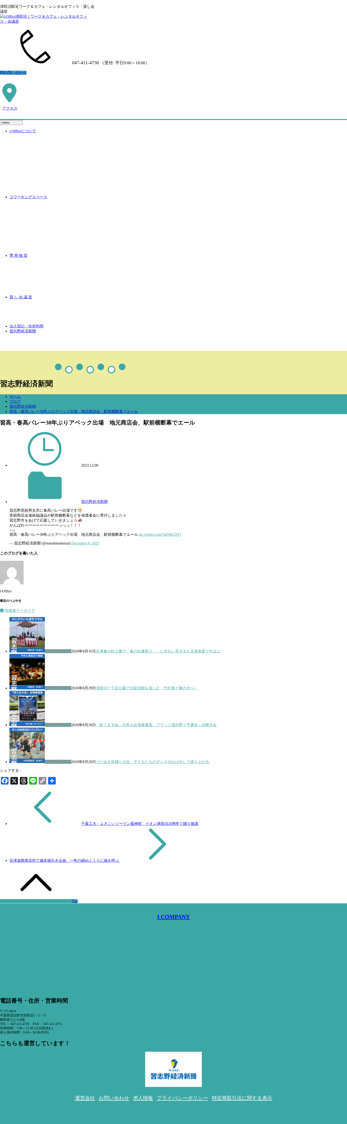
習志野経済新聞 (22, 331)
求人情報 (143, 1098)
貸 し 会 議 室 (20, 297)
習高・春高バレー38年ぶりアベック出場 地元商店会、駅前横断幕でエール (73, 411)
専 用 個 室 (18, 255)
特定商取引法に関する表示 (242, 1098)
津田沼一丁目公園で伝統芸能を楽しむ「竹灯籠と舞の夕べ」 (147, 688)
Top (74, 901)
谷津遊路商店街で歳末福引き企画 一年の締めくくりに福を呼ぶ (64, 860)
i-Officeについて (22, 131)
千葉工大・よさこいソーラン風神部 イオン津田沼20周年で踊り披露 (139, 824)
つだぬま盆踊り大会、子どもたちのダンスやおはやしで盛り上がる (152, 762)
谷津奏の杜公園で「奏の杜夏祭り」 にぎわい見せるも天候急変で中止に (158, 651)
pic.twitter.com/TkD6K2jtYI (160, 534)
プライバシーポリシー (182, 1098)
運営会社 (85, 1098)
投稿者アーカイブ (19, 611)
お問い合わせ (15, 73)
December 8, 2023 (85, 543)
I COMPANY (173, 917)
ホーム (15, 397)
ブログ (15, 401)
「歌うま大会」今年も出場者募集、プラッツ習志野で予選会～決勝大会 (156, 725)
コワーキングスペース (28, 197)
